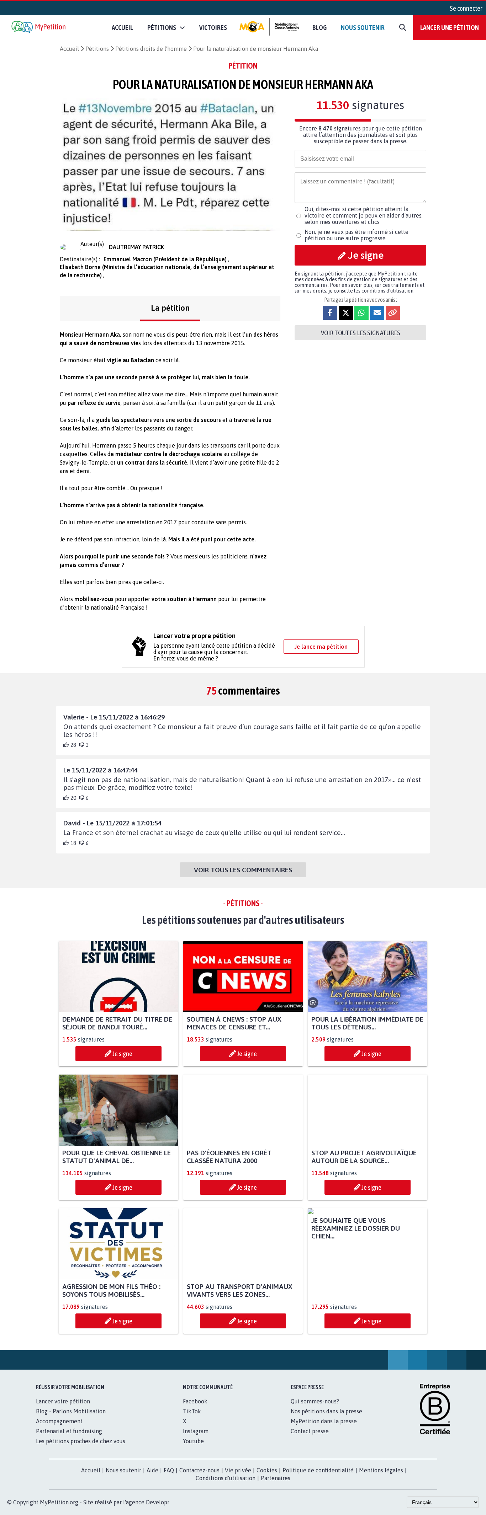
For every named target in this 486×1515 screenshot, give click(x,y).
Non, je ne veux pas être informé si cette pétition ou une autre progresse (356, 235)
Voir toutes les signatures (360, 333)
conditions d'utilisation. (387, 291)
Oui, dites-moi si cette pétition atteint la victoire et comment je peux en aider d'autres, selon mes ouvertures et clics (364, 215)
